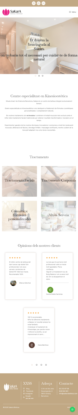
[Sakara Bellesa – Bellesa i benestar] (13, 12)
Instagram (29, 394)
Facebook (29, 391)
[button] (35, 77)
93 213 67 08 (64, 389)
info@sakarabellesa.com (68, 394)
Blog (27, 389)
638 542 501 (63, 391)
